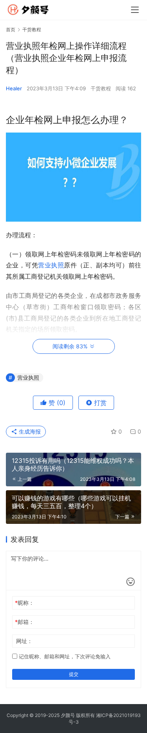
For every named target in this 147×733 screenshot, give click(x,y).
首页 (10, 29)
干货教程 (101, 88)
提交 (73, 674)
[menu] (135, 10)
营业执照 (51, 265)
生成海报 (29, 431)
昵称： (24, 602)
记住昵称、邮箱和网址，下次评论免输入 (64, 656)
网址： (24, 641)
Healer (14, 88)
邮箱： (24, 621)
